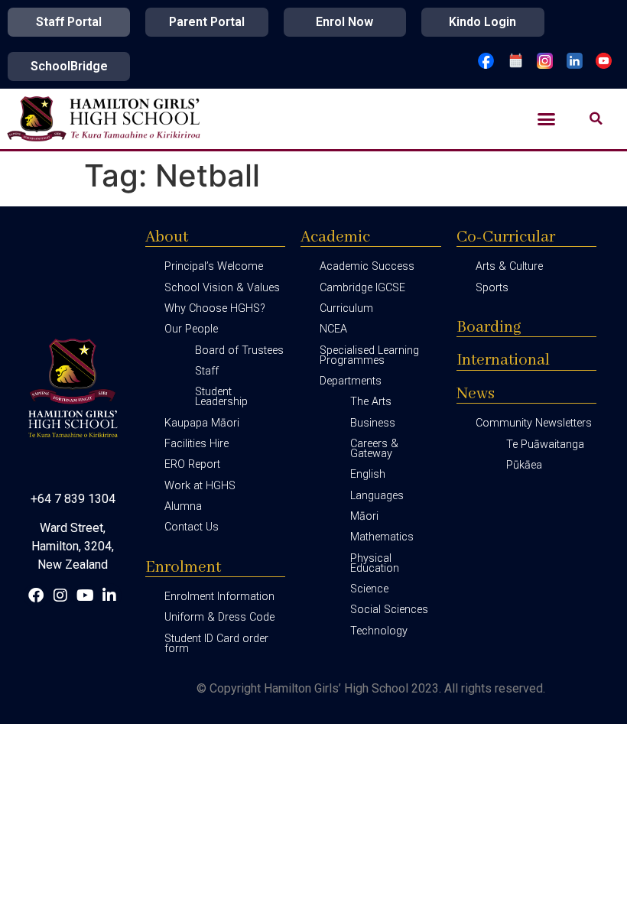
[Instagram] (60, 595)
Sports (492, 287)
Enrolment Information (219, 596)
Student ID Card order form (216, 643)
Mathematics (382, 536)
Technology (379, 631)
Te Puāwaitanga (545, 444)
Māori (364, 516)
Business (372, 423)
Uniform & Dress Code (219, 617)
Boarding (488, 327)
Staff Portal (69, 22)
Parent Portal (207, 22)
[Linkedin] (109, 595)
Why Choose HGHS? (214, 308)
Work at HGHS (200, 485)
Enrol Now (344, 22)
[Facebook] (36, 595)
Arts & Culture (509, 266)
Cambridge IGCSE (362, 287)
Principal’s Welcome (213, 266)
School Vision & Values (222, 287)
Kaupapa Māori (201, 423)
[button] (546, 119)
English (367, 474)
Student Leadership (221, 396)
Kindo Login (482, 22)
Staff (207, 371)
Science (369, 588)
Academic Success (367, 266)
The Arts (370, 401)
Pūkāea (524, 465)
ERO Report (192, 464)
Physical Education (374, 563)
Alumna (183, 506)
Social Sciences (389, 609)
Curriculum (346, 308)
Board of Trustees (239, 350)
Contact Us (191, 527)
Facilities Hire (196, 443)
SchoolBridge (69, 66)
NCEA (333, 329)
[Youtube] (85, 595)
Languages (377, 495)
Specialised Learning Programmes (369, 355)
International (503, 360)
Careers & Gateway (374, 448)
